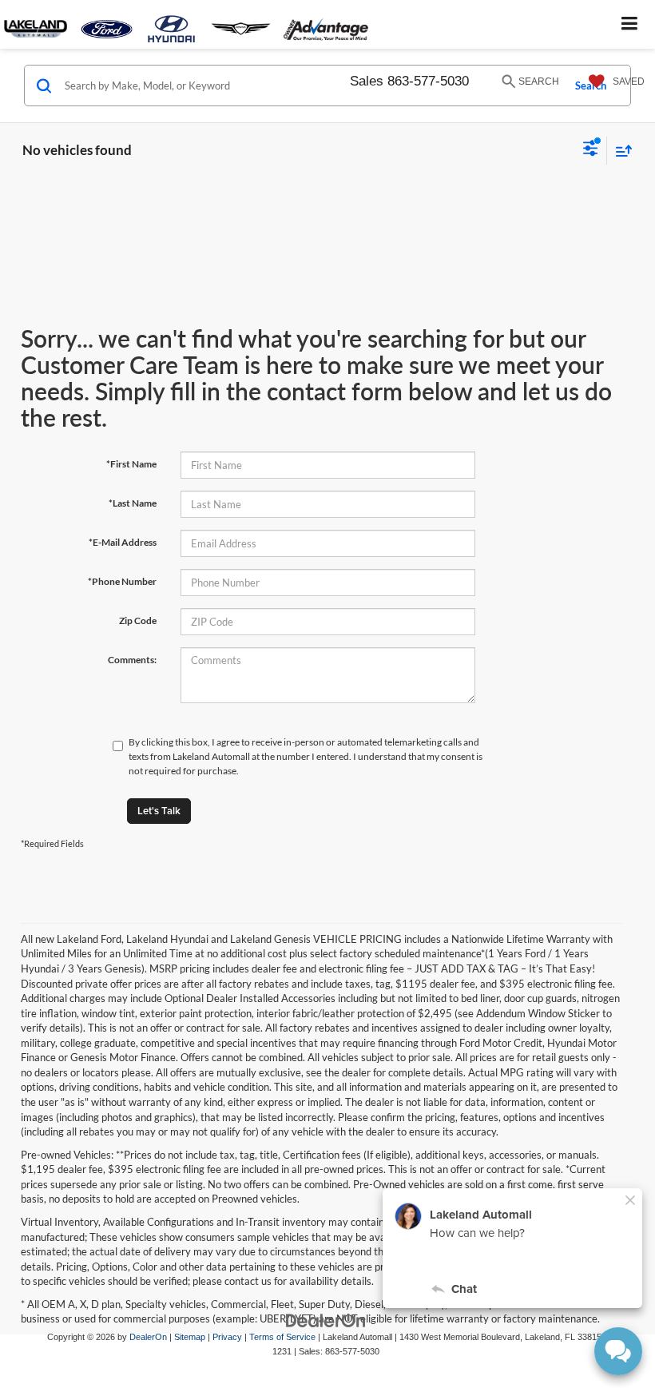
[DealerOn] (326, 1320)
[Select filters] (591, 150)
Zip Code (138, 620)
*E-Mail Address (123, 542)
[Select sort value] (620, 151)
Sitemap (189, 1337)
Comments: (132, 660)
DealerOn (148, 1337)
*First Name (131, 464)
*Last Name (133, 503)
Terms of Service (282, 1337)
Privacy (227, 1337)
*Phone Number (122, 581)
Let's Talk (159, 810)
